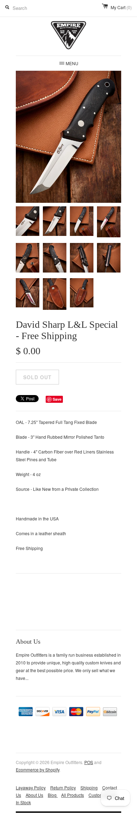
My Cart (121, 7)
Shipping (89, 787)
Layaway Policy (31, 787)
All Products (72, 795)
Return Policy (63, 787)
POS (88, 762)
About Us (34, 795)
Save (57, 399)
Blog (53, 795)
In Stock (23, 802)
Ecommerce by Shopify (37, 770)
